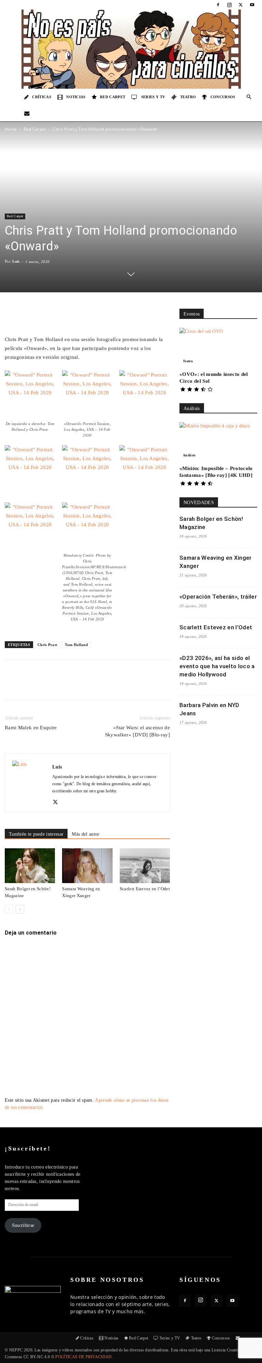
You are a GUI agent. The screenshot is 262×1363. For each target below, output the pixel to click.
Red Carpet (112, 97)
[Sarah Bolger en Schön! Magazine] (30, 865)
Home (11, 129)
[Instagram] (229, 5)
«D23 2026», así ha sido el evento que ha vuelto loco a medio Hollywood (217, 666)
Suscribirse (23, 1225)
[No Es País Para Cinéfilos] (131, 49)
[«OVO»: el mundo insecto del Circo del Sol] (218, 347)
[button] (249, 97)
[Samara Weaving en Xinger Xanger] (87, 865)
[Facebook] (218, 5)
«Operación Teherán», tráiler (218, 596)
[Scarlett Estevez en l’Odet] (145, 865)
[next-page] (20, 909)
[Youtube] (252, 5)
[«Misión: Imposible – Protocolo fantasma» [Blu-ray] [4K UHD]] (218, 441)
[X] (241, 5)
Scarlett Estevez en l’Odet (145, 888)
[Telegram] (115, 686)
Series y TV (153, 97)
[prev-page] (9, 909)
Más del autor (85, 834)
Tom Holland (76, 645)
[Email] (100, 686)
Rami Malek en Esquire (31, 727)
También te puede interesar (36, 834)
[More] (132, 686)
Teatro (188, 97)
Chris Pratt (48, 645)
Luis (15, 261)
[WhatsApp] (84, 686)
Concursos (222, 97)
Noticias (76, 97)
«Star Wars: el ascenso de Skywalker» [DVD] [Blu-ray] (137, 731)
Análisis (189, 455)
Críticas (41, 97)
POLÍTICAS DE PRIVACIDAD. (84, 1356)
